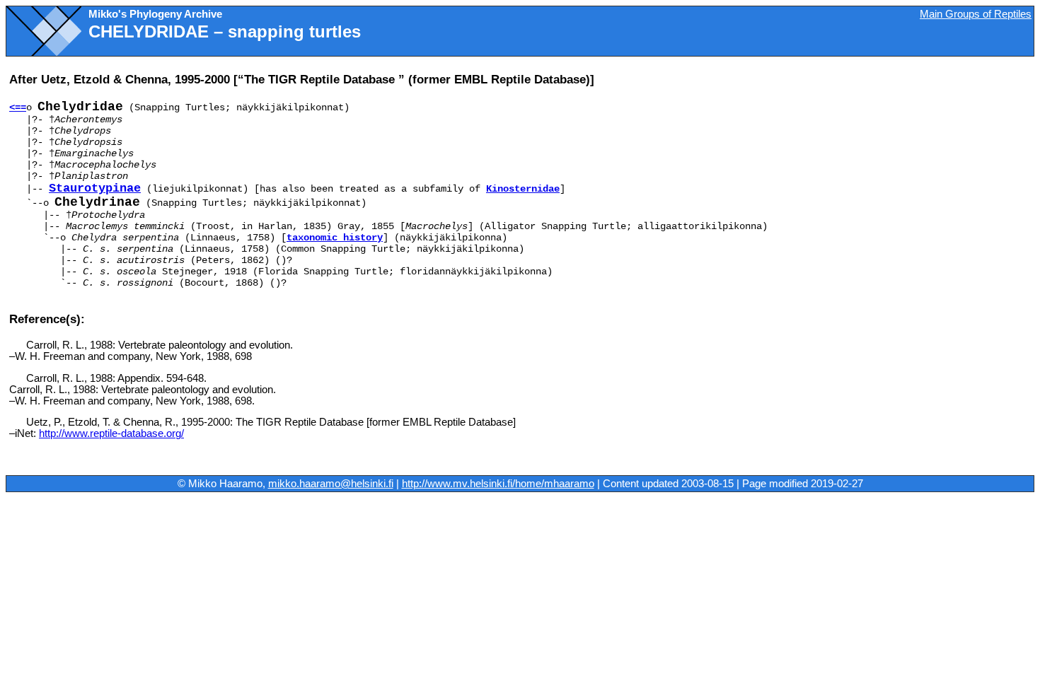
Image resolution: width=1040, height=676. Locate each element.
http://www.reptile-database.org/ (111, 433)
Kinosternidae (523, 188)
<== (17, 107)
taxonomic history (335, 237)
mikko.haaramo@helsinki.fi (330, 483)
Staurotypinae (95, 188)
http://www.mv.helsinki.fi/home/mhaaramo (498, 483)
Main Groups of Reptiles (976, 14)
